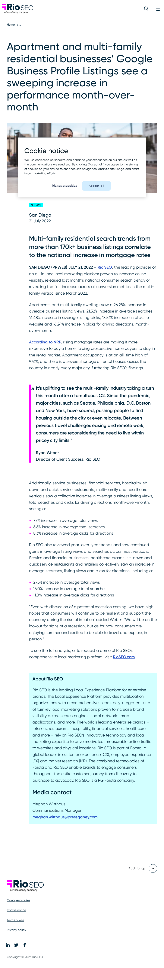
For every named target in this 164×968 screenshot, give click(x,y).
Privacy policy (16, 930)
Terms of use (15, 920)
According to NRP (45, 342)
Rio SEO (105, 267)
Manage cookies (18, 900)
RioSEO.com (124, 656)
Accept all (96, 185)
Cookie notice (16, 910)
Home (11, 24)
